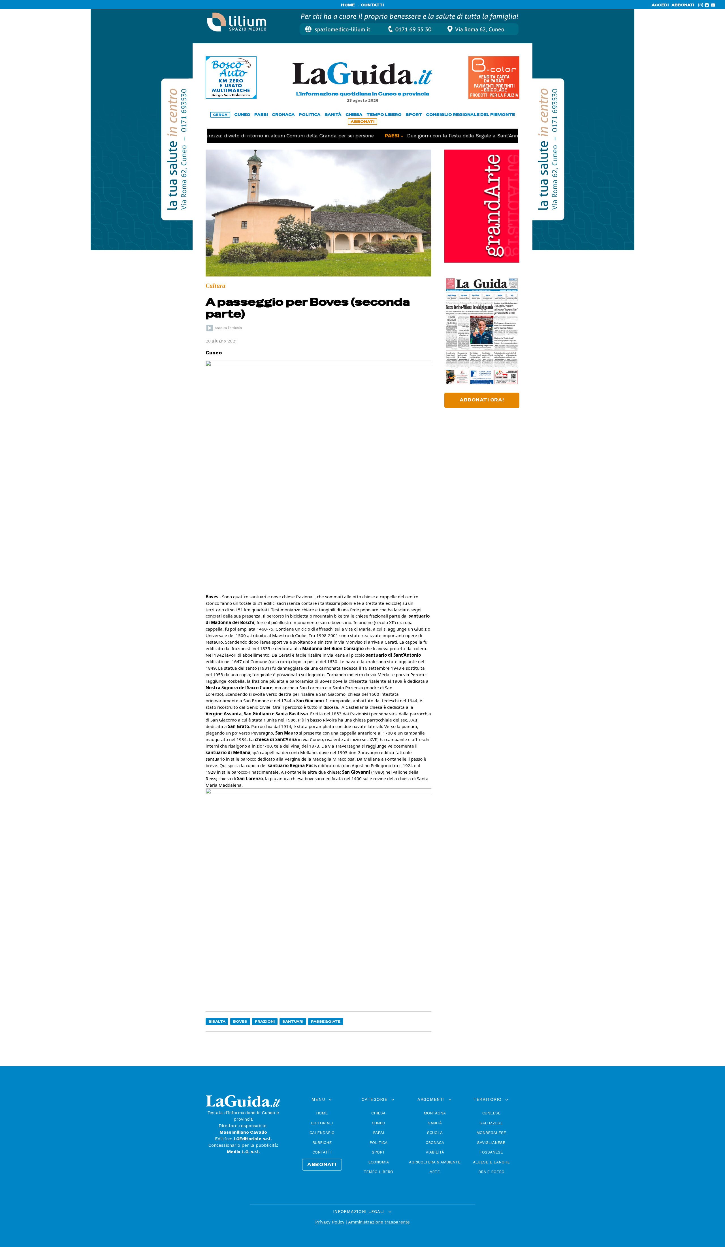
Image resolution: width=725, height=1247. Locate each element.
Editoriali (322, 1123)
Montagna (435, 1113)
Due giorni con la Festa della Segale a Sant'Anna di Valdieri (450, 136)
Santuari (292, 1021)
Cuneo (378, 1123)
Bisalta (216, 1021)
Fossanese (491, 1152)
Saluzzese (491, 1123)
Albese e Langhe (491, 1162)
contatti (372, 5)
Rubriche (322, 1142)
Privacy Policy (329, 1222)
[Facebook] (707, 5)
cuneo (242, 114)
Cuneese (491, 1113)
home (348, 5)
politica (310, 114)
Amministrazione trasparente (379, 1222)
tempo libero (384, 114)
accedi (660, 5)
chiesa (354, 114)
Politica (378, 1142)
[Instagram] (700, 5)
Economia (378, 1162)
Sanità (435, 1123)
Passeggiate (325, 1021)
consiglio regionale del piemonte (470, 114)
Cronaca (435, 1142)
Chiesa (378, 1113)
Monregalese (491, 1132)
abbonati (682, 5)
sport (414, 114)
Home (322, 1113)
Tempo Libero (378, 1171)
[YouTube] (713, 5)
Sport (378, 1152)
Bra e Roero (491, 1171)
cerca (220, 115)
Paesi (378, 1132)
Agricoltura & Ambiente (434, 1162)
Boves (240, 1021)
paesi (261, 114)
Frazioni (265, 1021)
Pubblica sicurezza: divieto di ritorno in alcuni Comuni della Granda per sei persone (245, 136)
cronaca (283, 114)
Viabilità (435, 1152)
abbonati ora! (482, 400)
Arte (435, 1171)
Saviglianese (491, 1142)
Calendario (322, 1132)
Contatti (321, 1152)
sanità (333, 114)
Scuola (435, 1132)
